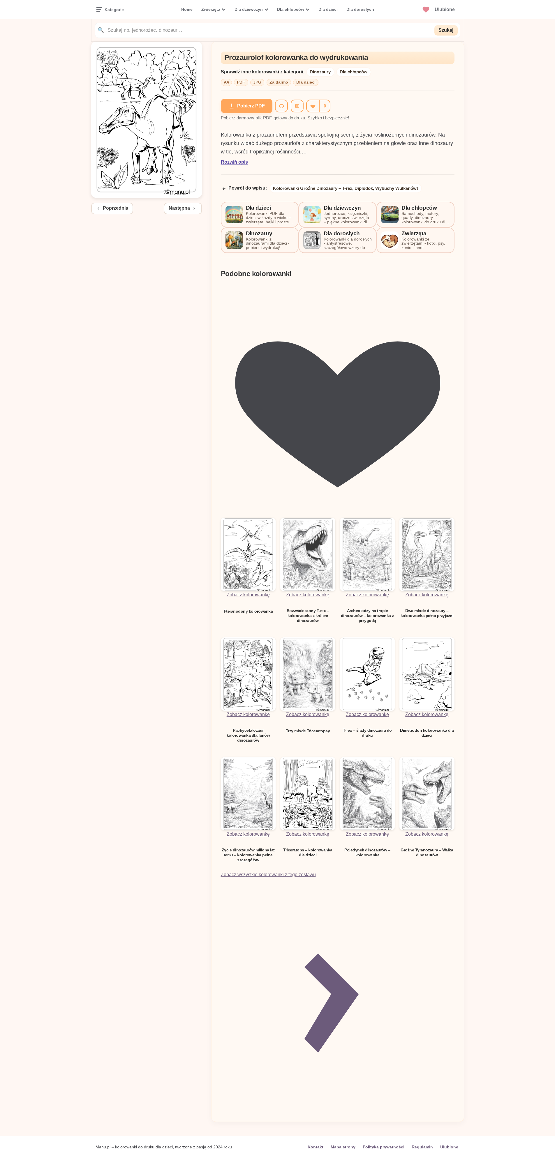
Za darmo (278, 82)
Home (187, 9)
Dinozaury (320, 71)
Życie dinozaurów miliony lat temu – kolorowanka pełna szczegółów (248, 855)
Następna (179, 208)
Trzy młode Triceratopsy (308, 731)
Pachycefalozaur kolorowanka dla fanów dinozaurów (248, 735)
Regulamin (422, 1147)
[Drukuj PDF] (281, 106)
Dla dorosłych (360, 9)
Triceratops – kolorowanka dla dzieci (307, 852)
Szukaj (445, 30)
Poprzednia (115, 208)
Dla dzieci (328, 9)
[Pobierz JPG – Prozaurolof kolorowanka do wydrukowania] (297, 106)
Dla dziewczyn (249, 9)
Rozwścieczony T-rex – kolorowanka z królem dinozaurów (308, 615)
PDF (241, 82)
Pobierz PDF (251, 105)
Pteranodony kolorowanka (248, 611)
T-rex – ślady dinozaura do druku (367, 733)
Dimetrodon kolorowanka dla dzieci (427, 733)
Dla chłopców (290, 9)
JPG (257, 82)
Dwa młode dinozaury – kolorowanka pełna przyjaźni (427, 613)
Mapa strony (343, 1147)
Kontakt (315, 1147)
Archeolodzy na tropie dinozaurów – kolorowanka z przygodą (367, 615)
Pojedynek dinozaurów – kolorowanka (367, 852)
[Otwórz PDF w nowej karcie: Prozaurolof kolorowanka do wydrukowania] (146, 196)
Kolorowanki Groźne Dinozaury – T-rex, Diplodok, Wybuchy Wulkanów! (345, 188)
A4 (226, 82)
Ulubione (449, 1147)
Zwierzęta (210, 9)
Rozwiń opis (234, 162)
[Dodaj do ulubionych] (312, 106)
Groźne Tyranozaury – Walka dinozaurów (427, 852)
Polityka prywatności (383, 1147)
